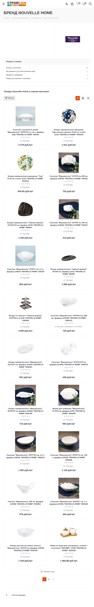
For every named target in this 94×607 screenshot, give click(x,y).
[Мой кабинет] (72, 4)
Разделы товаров (14, 61)
